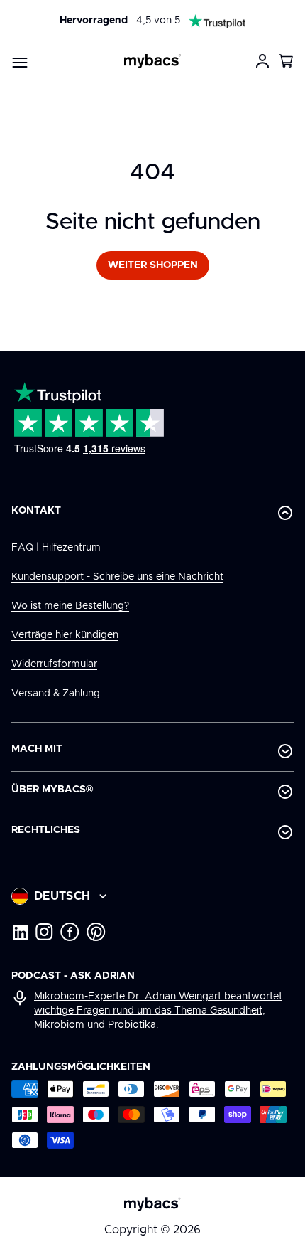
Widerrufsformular (54, 664)
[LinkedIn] (19, 931)
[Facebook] (69, 932)
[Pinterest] (96, 932)
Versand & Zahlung (55, 693)
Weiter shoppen (153, 265)
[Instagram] (44, 931)
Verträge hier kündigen (64, 635)
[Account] (262, 61)
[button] (286, 61)
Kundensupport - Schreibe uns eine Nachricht (117, 577)
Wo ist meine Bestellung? (70, 606)
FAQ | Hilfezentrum (56, 548)
